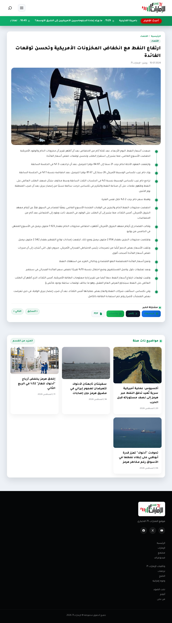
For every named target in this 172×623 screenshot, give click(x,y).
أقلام (162, 594)
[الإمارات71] (153, 8)
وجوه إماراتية (159, 581)
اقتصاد (144, 36)
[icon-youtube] (161, 530)
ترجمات (161, 571)
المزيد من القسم (23, 341)
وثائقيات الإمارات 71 (155, 566)
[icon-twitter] (152, 530)
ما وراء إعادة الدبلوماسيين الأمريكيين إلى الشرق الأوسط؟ (90, 20)
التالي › (17, 311)
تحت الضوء (159, 589)
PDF (96, 314)
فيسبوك (149, 314)
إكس (131, 314)
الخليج (162, 576)
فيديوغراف (159, 558)
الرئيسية (156, 36)
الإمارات (161, 548)
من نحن (161, 599)
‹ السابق (32, 311)
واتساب (113, 314)
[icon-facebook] (143, 530)
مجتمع (161, 553)
